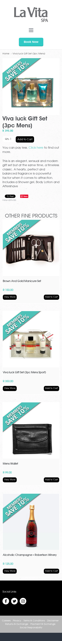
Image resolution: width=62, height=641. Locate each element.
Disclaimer (53, 621)
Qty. (7, 139)
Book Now (31, 42)
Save (25, 196)
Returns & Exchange (16, 624)
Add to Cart (24, 139)
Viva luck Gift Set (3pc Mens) (29, 54)
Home (5, 54)
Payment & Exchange (42, 624)
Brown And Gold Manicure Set (22, 281)
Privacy (17, 621)
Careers (6, 621)
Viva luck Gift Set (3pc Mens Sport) (24, 372)
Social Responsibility (31, 627)
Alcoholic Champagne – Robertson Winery (30, 555)
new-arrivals (9, 200)
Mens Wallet (10, 463)
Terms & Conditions (34, 621)
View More (9, 297)
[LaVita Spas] (31, 15)
